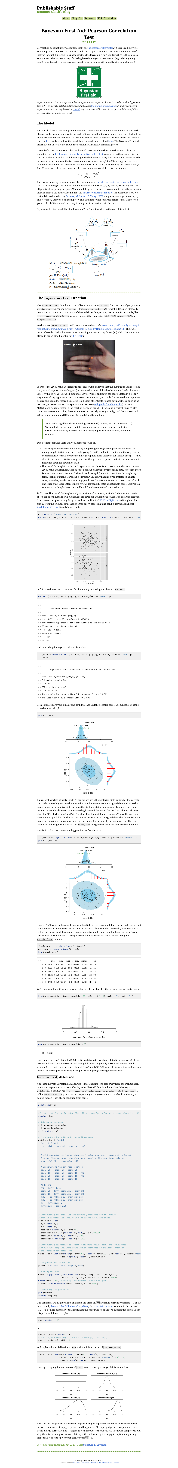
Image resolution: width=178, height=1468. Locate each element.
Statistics (88, 1444)
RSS (99, 18)
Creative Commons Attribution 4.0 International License (96, 1463)
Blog (74, 18)
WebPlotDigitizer (109, 500)
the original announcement (104, 105)
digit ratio (77, 335)
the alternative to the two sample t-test (117, 182)
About (66, 18)
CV (80, 18)
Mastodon (110, 18)
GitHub (76, 109)
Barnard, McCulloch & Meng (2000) (84, 196)
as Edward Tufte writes (101, 47)
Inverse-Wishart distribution (98, 192)
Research (89, 18)
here (48, 141)
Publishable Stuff (55, 8)
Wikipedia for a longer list (108, 404)
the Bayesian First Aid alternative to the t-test (78, 154)
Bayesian (101, 1444)
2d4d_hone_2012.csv (47, 507)
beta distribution (103, 1306)
